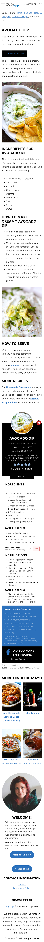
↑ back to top (22, 869)
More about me (21, 855)
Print (22, 476)
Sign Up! (10, 906)
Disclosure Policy (22, 888)
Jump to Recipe (15, 53)
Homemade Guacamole (18, 387)
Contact (22, 884)
